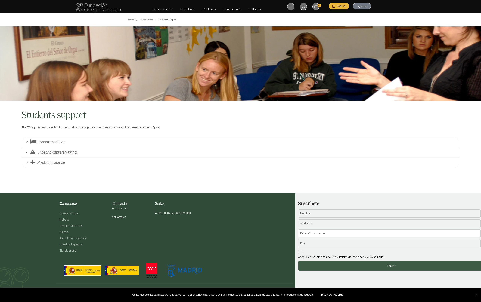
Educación (231, 9)
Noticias (64, 219)
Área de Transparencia (73, 238)
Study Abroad (146, 19)
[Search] (291, 6)
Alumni (64, 232)
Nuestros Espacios (71, 244)
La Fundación (161, 9)
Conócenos (69, 204)
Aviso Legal (377, 256)
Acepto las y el (341, 256)
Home (131, 19)
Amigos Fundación (71, 225)
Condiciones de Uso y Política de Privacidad (338, 256)
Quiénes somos (69, 213)
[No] (476, 295)
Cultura (253, 9)
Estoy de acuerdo (332, 294)
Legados (186, 9)
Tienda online (68, 250)
